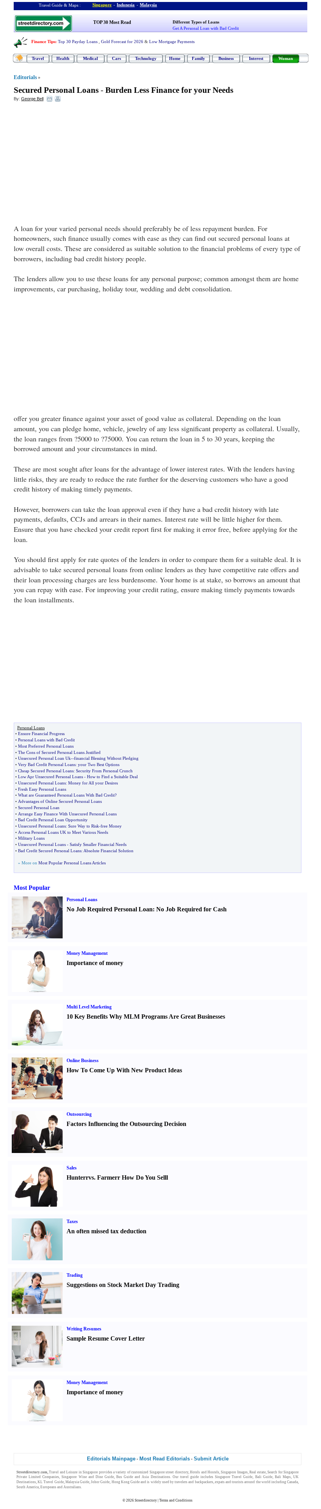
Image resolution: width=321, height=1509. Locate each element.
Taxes (72, 1221)
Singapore (102, 4)
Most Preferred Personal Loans (46, 746)
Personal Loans (82, 899)
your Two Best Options (98, 764)
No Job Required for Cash (191, 909)
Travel (38, 58)
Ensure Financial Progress (41, 733)
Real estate (257, 1472)
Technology (146, 58)
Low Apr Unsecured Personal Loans (50, 776)
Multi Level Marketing (89, 1007)
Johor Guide (100, 1482)
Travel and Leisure (63, 1472)
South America (27, 1487)
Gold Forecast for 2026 (122, 41)
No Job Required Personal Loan (110, 909)
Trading (75, 1275)
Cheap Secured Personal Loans (46, 770)
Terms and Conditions (176, 1500)
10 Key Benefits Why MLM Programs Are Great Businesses (146, 1016)
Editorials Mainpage (111, 1459)
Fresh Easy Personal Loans (42, 789)
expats (220, 1482)
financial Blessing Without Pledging (106, 758)
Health (62, 58)
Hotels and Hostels (204, 1472)
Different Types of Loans (196, 22)
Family (198, 58)
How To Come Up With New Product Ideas (124, 1070)
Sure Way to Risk (83, 826)
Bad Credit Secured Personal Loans (49, 850)
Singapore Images (234, 1472)
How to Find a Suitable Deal (112, 776)
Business (226, 58)
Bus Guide (124, 1477)
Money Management (87, 953)
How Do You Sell (144, 1177)
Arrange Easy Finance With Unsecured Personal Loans (67, 813)
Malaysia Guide (77, 1482)
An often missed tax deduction (106, 1231)
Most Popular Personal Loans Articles (72, 862)
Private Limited (28, 1477)
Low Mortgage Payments (172, 41)
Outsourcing (79, 1114)
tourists (237, 1482)
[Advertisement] (77, 165)
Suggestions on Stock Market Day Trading (123, 1284)
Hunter (76, 1177)
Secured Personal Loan (39, 807)
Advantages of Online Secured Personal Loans (60, 801)
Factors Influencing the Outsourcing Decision (126, 1123)
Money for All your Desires (93, 783)
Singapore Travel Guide (233, 1477)
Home (174, 58)
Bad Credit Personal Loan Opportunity (53, 819)
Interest (256, 58)
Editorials (25, 77)
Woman (285, 58)
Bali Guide (263, 1477)
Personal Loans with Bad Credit (46, 739)
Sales (72, 1168)
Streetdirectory (146, 1500)
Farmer (107, 1177)
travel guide (189, 1477)
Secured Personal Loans (56, 90)
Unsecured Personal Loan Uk (44, 758)
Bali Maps (283, 1477)
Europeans (48, 1487)
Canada (292, 1482)
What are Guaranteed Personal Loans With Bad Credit (66, 795)
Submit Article (211, 1459)
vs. (92, 1177)
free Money (111, 826)
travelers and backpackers (194, 1482)
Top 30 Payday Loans (77, 41)
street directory (177, 1472)
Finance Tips (43, 41)
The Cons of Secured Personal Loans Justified (59, 752)
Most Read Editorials (164, 1459)
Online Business (83, 1060)
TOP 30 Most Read (112, 22)
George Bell (32, 98)
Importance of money (95, 963)
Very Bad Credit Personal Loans (47, 764)
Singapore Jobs (94, 1487)
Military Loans (31, 838)
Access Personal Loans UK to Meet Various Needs (63, 832)
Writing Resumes (84, 1329)
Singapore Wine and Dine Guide (87, 1477)
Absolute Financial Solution (108, 850)
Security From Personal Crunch (104, 770)
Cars (116, 58)
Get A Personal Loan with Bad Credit (206, 28)
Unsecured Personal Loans (42, 783)
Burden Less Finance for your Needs (169, 90)
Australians (72, 1487)
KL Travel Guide (50, 1482)
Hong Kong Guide (126, 1482)
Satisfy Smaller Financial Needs (98, 844)
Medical (90, 58)
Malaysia (148, 4)
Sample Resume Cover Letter (106, 1338)
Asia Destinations (156, 1477)
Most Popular (32, 887)
